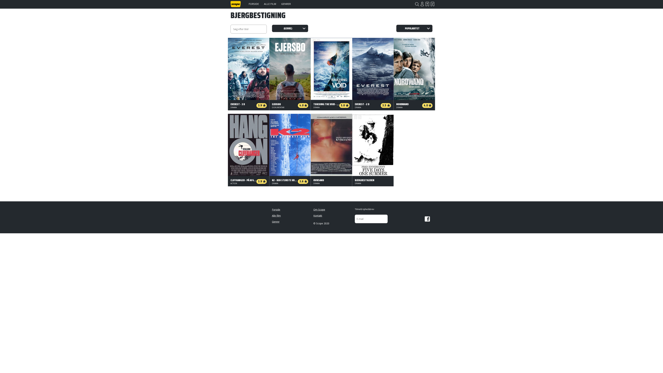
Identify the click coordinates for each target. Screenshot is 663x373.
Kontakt (317, 215)
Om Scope (319, 209)
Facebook (427, 219)
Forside (254, 4)
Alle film (270, 4)
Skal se (427, 4)
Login (422, 4)
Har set (432, 4)
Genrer (286, 4)
